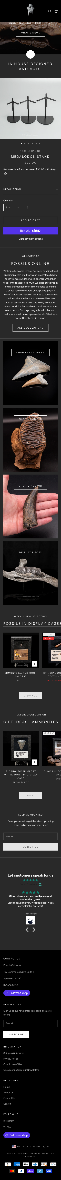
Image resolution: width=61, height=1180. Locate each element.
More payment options (30, 238)
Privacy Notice (10, 1058)
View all (30, 695)
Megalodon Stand (30, 157)
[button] (28, 929)
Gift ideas (15, 722)
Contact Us (9, 1098)
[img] (30, 880)
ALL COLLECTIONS (30, 327)
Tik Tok (7, 1127)
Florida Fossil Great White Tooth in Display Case (21, 775)
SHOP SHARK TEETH (30, 352)
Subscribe (30, 846)
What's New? (30, 32)
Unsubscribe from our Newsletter (21, 1069)
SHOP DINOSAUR (30, 485)
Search (7, 1103)
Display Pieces (30, 552)
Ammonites (45, 722)
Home (6, 1086)
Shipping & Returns (13, 1053)
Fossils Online (30, 151)
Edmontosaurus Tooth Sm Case (21, 675)
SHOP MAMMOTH (30, 419)
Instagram (8, 1120)
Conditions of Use (12, 1064)
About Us (8, 1092)
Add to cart (30, 220)
